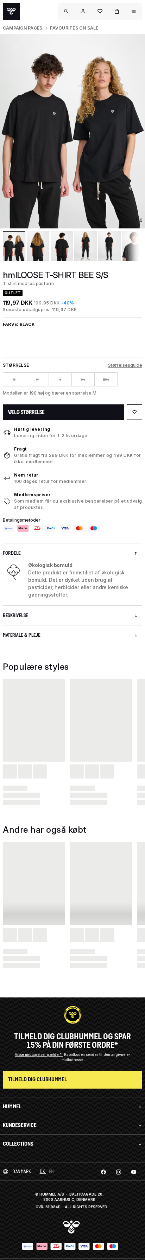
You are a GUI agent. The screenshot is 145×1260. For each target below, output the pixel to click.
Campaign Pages (22, 28)
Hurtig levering (32, 429)
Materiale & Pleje (21, 635)
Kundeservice (20, 1125)
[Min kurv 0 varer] (116, 11)
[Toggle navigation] (66, 11)
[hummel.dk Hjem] (11, 11)
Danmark (21, 1171)
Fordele (12, 553)
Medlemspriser (32, 494)
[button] (83, 11)
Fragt (20, 449)
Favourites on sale (74, 28)
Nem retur (26, 475)
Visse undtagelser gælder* (39, 1054)
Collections (18, 1144)
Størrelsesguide (125, 365)
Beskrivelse (15, 615)
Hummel (12, 1106)
